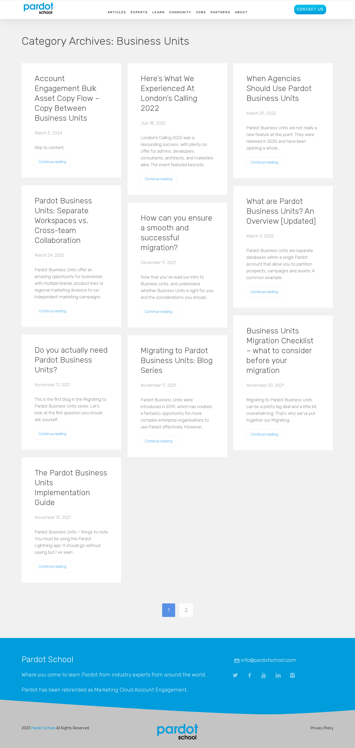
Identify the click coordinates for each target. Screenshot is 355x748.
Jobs (201, 12)
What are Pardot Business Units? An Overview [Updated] (281, 211)
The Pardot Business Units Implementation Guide (71, 487)
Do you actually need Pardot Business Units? (71, 360)
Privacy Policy (322, 728)
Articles (117, 12)
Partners (221, 12)
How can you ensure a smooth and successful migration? (176, 232)
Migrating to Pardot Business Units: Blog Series (177, 360)
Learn (158, 12)
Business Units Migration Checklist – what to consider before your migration (279, 350)
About (241, 12)
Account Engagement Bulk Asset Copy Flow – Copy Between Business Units (67, 98)
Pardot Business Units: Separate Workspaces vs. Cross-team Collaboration (63, 220)
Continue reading (52, 162)
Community (180, 12)
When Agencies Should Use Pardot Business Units (279, 88)
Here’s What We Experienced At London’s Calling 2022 (169, 93)
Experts (139, 12)
